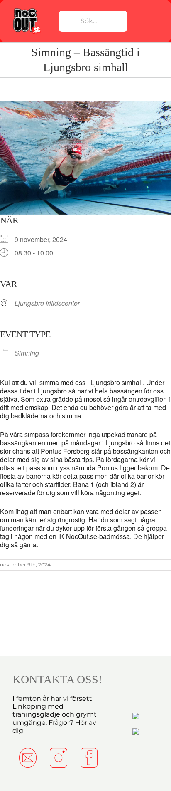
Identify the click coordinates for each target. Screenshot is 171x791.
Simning (27, 353)
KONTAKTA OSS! (57, 679)
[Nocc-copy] (26, 9)
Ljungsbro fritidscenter (47, 303)
